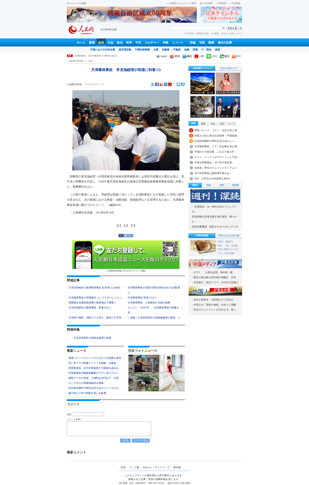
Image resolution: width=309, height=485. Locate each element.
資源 (217, 49)
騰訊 (189, 56)
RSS (238, 56)
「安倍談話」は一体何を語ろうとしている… (214, 209)
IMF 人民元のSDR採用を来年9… (213, 178)
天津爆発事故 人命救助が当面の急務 (149, 302)
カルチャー (152, 42)
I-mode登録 (207, 3)
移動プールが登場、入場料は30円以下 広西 (93, 378)
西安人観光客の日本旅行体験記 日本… (216, 277)
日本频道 (236, 3)
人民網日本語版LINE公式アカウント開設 (126, 270)
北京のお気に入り (231, 33)
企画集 (215, 33)
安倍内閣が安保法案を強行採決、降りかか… (214, 219)
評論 (193, 42)
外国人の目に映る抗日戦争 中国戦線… (216, 135)
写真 (202, 42)
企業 (155, 49)
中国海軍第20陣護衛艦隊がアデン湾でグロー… (94, 373)
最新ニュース (76, 350)
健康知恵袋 (202, 33)
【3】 (133, 225)
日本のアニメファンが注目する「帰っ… (216, 309)
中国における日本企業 (102, 49)
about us (147, 467)
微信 (226, 56)
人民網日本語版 (75, 61)
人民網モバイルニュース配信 (182, 3)
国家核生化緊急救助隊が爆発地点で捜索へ (92, 302)
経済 (101, 42)
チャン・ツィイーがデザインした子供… (216, 157)
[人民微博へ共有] (170, 84)
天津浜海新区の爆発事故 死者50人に (90, 307)
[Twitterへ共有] (152, 84)
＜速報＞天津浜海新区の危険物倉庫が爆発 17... (155, 317)
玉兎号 (220, 241)
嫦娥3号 (229, 241)
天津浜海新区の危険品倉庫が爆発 (92, 337)
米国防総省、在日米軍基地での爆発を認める (93, 368)
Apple (163, 56)
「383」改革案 (231, 245)
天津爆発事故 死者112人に (142, 297)
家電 (195, 49)
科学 (129, 42)
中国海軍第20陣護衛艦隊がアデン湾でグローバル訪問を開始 (104, 56)
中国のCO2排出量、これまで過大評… (215, 151)
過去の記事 (225, 42)
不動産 (177, 49)
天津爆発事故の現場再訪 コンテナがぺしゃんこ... (96, 297)
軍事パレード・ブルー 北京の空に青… (216, 130)
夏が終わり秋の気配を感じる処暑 (87, 393)
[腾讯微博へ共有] (165, 84)
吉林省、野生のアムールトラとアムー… (216, 168)
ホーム (81, 42)
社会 (110, 42)
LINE (214, 56)
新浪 (177, 56)
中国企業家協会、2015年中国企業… (214, 162)
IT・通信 (206, 49)
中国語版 (222, 3)
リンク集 (134, 467)
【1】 (118, 225)
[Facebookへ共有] (157, 84)
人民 (201, 56)
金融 (186, 49)
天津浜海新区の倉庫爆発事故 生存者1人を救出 (95, 287)
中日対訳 (189, 33)
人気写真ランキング (202, 68)
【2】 (125, 225)
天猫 (219, 245)
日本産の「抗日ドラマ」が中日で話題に (216, 282)
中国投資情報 (142, 49)
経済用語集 (125, 49)
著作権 (177, 467)
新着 (92, 42)
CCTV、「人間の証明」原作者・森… (214, 272)
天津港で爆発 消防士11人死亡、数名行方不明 (95, 317)
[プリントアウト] (178, 84)
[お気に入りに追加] (183, 84)
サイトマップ (162, 467)
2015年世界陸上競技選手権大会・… (214, 173)
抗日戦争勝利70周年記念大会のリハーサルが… (94, 388)
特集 (165, 42)
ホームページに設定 (76, 3)
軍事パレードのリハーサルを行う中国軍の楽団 (94, 358)
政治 (120, 42)
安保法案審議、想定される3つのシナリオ (215, 226)
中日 (138, 42)
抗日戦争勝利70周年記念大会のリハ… (215, 141)
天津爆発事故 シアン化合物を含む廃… (216, 146)
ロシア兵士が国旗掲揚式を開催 (86, 383)
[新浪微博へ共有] (161, 84)
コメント (177, 42)
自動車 (166, 49)
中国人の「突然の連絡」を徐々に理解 (214, 304)
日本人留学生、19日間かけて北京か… (214, 299)
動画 (211, 42)
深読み (195, 185)
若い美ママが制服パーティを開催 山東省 (92, 363)
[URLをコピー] (174, 84)
